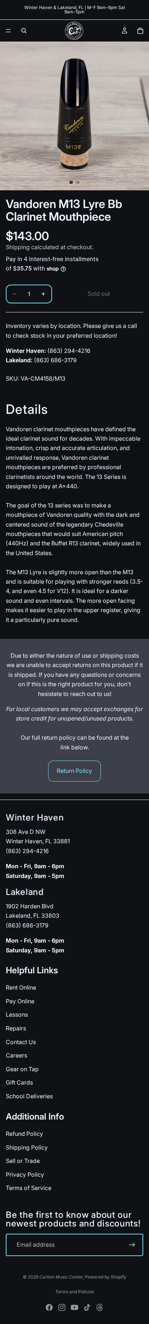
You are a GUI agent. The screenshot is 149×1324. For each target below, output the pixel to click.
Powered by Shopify (105, 1277)
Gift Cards (19, 1082)
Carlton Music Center (61, 1277)
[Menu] (8, 30)
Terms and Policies (74, 1291)
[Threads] (99, 1307)
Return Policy (74, 770)
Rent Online (21, 987)
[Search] (24, 31)
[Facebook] (49, 1307)
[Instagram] (62, 1307)
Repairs (16, 1028)
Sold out (99, 293)
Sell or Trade (23, 1160)
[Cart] (140, 31)
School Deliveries (29, 1096)
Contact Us (21, 1041)
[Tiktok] (87, 1307)
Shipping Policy (27, 1147)
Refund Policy (24, 1133)
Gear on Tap (22, 1068)
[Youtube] (74, 1307)
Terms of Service (28, 1187)
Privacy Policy (25, 1174)
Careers (16, 1055)
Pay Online (20, 1001)
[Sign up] (132, 1244)
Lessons (17, 1014)
